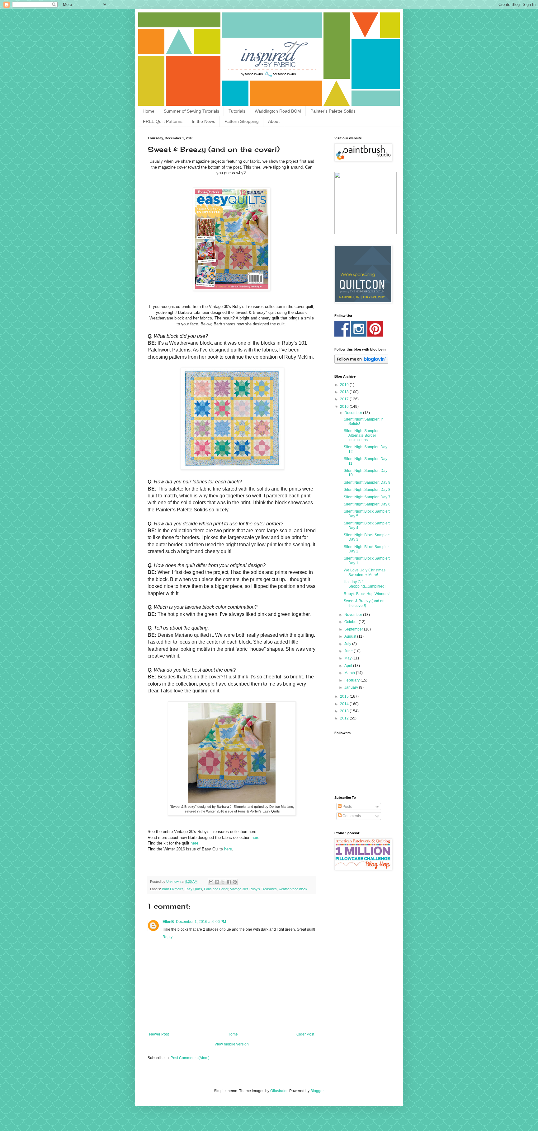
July (348, 644)
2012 (345, 718)
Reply (167, 937)
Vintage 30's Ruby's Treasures (253, 889)
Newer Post (159, 1034)
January (351, 687)
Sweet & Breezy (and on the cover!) (364, 603)
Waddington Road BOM (278, 111)
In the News (203, 121)
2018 (345, 392)
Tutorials (237, 111)
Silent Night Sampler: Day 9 (367, 482)
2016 (345, 406)
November (353, 614)
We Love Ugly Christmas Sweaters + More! (364, 572)
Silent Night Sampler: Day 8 (367, 489)
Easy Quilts (193, 889)
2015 (345, 696)
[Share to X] (223, 882)
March (350, 673)
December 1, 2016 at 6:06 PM (201, 921)
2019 (345, 385)
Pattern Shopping (241, 121)
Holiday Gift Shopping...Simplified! (364, 584)
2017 (345, 399)
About (274, 121)
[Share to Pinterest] (235, 882)
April (348, 665)
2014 (345, 704)
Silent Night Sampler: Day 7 (367, 497)
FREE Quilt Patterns (162, 121)
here (255, 837)
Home (148, 111)
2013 (345, 711)
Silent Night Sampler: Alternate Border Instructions (362, 435)
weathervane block (293, 889)
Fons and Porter (216, 889)
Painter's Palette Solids (333, 111)
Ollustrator (278, 1091)
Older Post (305, 1034)
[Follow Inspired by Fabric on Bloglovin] (361, 362)
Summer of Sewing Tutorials (191, 111)
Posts (347, 806)
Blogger (316, 1091)
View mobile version (232, 1044)
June (349, 651)
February (352, 680)
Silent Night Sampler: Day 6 (367, 504)
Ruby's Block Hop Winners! (366, 594)
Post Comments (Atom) (190, 1058)
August (350, 636)
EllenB (168, 921)
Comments (351, 816)
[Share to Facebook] (229, 882)
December (353, 413)
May (348, 658)
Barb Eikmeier (172, 889)
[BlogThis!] (217, 882)
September (354, 629)
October (351, 622)
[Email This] (211, 882)
